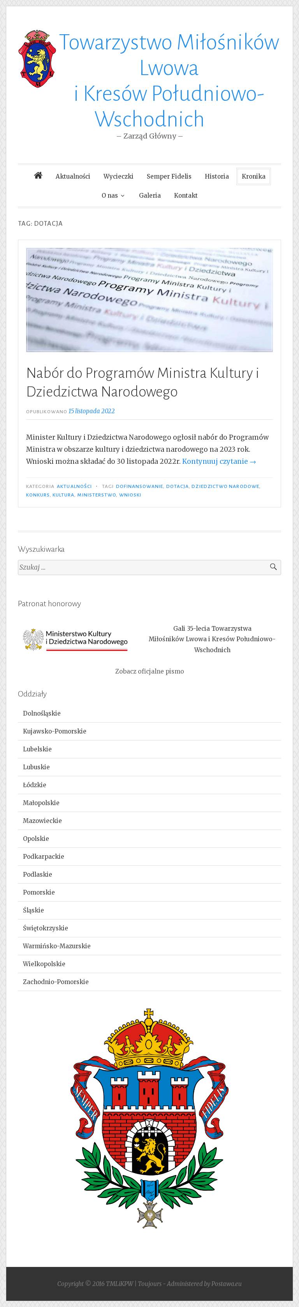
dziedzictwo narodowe (225, 486)
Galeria (150, 195)
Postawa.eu (226, 1284)
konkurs (38, 495)
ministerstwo (96, 495)
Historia (217, 176)
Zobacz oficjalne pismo (149, 671)
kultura (64, 495)
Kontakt (186, 195)
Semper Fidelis (169, 176)
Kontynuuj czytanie (219, 461)
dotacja (177, 486)
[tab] (149, 714)
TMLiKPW (119, 1284)
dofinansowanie (139, 486)
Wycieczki (119, 176)
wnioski (130, 495)
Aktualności (73, 176)
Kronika (254, 176)
